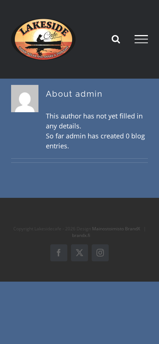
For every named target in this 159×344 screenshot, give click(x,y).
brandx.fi (81, 235)
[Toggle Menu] (141, 39)
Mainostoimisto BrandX (116, 229)
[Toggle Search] (116, 38)
